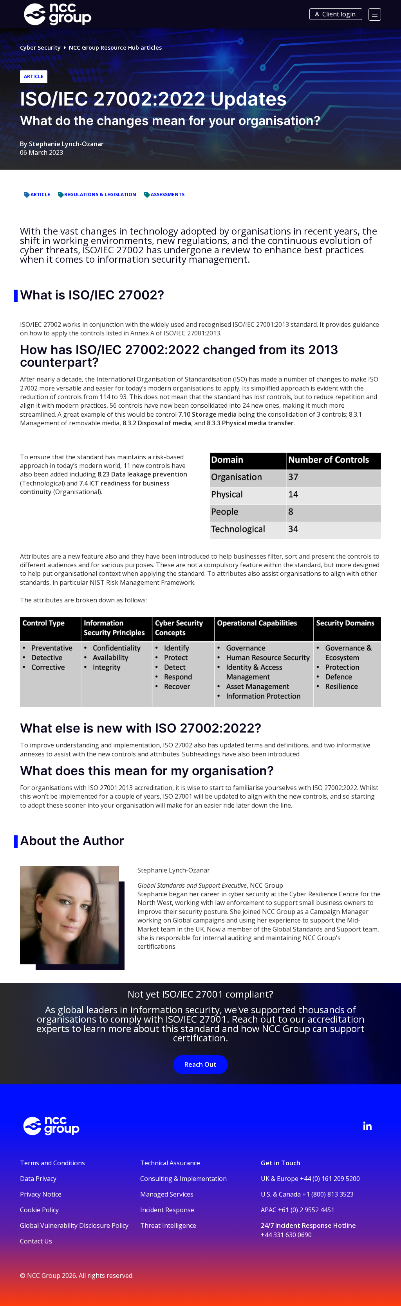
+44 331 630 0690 (286, 1235)
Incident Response (167, 1210)
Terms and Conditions (52, 1163)
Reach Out (200, 1064)
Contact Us (36, 1241)
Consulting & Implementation (183, 1178)
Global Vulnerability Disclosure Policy (74, 1225)
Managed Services (166, 1194)
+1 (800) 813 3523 (328, 1194)
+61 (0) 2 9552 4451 (306, 1210)
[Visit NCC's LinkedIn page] (367, 1125)
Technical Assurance (170, 1163)
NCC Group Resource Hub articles (115, 47)
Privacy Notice (40, 1194)
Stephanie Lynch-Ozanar (66, 144)
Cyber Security (40, 47)
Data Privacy (38, 1178)
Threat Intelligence (168, 1225)
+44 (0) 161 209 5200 (330, 1178)
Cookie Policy (39, 1210)
